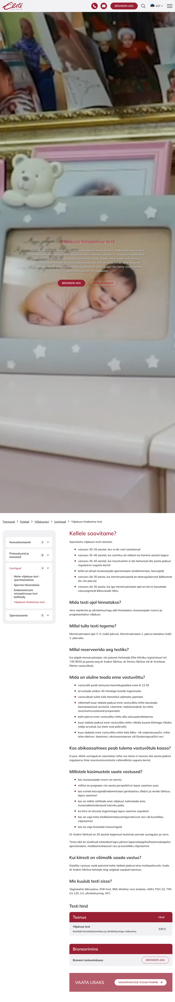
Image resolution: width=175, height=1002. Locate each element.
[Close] (168, 917)
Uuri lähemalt (103, 283)
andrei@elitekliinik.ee (139, 973)
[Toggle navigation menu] (169, 6)
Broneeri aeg (124, 6)
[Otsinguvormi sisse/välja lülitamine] (143, 6)
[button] (157, 6)
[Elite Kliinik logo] (13, 5)
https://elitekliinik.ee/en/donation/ (114, 965)
